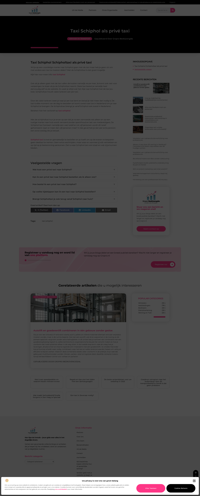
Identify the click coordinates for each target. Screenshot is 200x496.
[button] (194, 481)
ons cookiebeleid (61, 489)
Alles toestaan (150, 488)
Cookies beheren (181, 488)
